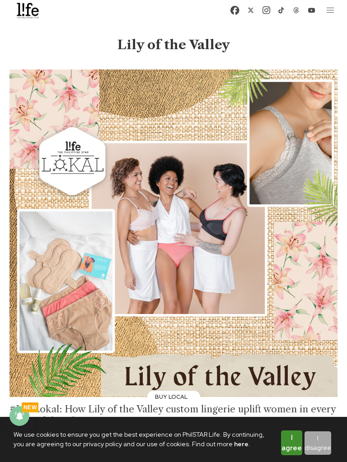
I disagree (318, 443)
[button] (330, 10)
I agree (291, 443)
